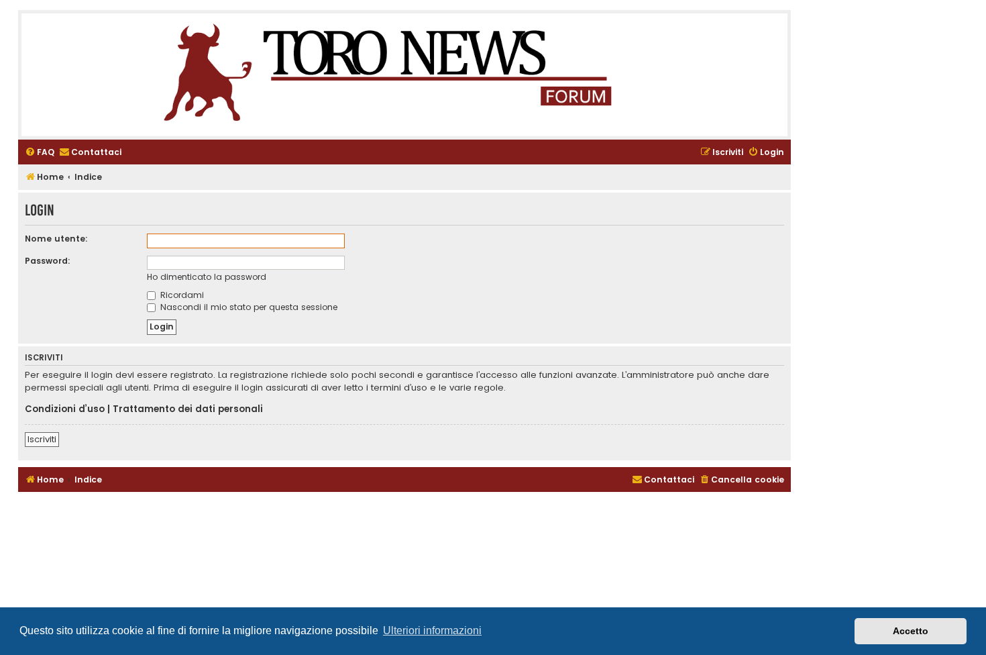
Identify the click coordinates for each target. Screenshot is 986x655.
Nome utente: (56, 238)
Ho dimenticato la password (206, 277)
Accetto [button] (910, 630)
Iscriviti (42, 439)
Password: (47, 260)
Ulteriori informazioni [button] (432, 630)
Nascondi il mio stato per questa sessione (247, 307)
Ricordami (181, 295)
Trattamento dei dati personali (188, 409)
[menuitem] (39, 153)
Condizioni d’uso (65, 409)
